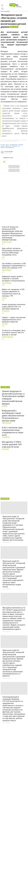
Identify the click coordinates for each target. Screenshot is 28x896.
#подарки (20, 144)
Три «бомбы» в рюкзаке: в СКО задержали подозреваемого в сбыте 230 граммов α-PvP (14, 265)
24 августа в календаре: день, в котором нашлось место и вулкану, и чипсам (13, 332)
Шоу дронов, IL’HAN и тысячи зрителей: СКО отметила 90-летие (12, 444)
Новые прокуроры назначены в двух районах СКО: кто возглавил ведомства (13, 306)
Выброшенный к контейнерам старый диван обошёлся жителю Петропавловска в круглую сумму (13, 415)
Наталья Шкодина (9, 151)
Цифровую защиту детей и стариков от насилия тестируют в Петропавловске (13, 278)
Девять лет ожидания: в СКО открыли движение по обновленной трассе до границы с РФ (13, 292)
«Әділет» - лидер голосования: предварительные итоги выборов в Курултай (14, 319)
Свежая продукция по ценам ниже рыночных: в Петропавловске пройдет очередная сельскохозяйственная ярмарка (13, 397)
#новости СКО (15, 146)
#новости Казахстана (6, 146)
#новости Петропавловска (7, 147)
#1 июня (3, 144)
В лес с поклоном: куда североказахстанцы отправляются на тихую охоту (12, 431)
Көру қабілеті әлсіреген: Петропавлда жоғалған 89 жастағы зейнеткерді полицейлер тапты (12, 251)
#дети (7, 144)
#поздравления (13, 144)
